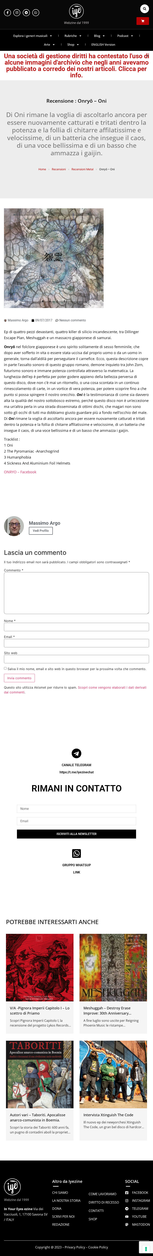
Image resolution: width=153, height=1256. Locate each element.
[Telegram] (26, 12)
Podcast (122, 36)
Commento (13, 570)
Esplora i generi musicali (30, 36)
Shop (70, 44)
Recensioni (59, 169)
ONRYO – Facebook (20, 472)
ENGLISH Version (103, 44)
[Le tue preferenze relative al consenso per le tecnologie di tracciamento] (146, 1249)
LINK (76, 872)
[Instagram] (16, 12)
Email (9, 636)
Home (42, 169)
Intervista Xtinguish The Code (108, 1114)
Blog (97, 36)
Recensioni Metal (82, 169)
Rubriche (71, 36)
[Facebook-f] (7, 12)
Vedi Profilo (41, 531)
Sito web (10, 653)
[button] (144, 8)
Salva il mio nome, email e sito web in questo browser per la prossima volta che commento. (77, 668)
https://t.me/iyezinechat (77, 772)
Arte (47, 44)
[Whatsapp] (35, 12)
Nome (10, 620)
